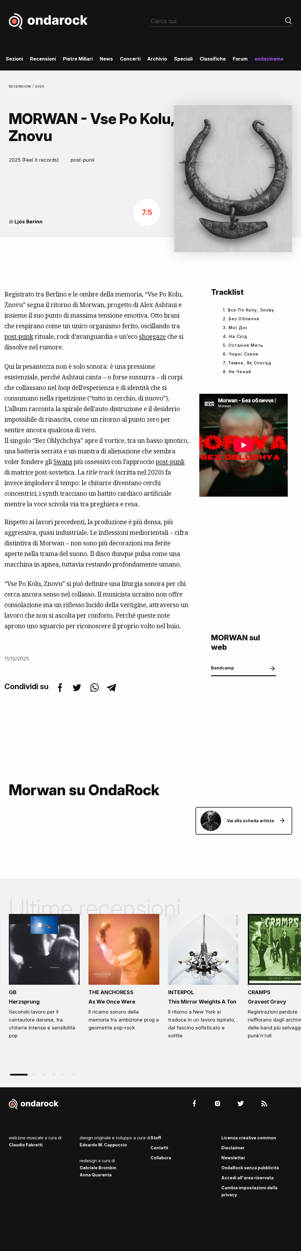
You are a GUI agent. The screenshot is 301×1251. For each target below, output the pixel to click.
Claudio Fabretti (26, 1144)
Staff (155, 1137)
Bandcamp (222, 667)
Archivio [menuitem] (157, 59)
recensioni (21, 86)
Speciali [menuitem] (183, 59)
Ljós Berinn (28, 222)
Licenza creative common (248, 1137)
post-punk (170, 462)
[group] (44, 978)
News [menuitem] (106, 59)
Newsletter (233, 1157)
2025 (40, 86)
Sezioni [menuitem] (14, 59)
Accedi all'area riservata (247, 1177)
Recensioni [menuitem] (43, 59)
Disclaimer (233, 1147)
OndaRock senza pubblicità (250, 1167)
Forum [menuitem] (240, 59)
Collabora (160, 1157)
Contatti (159, 1147)
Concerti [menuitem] (130, 59)
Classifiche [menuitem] (213, 59)
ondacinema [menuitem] (269, 59)
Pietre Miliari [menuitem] (78, 59)
